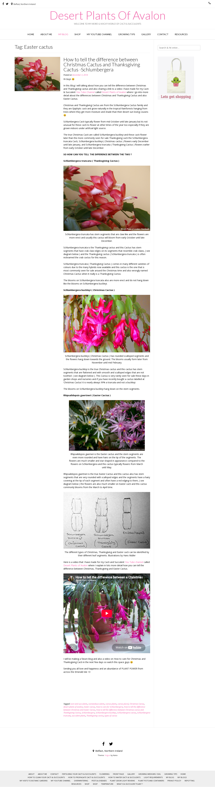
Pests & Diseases (99, 780)
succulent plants (78, 715)
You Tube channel (134, 562)
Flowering (104, 774)
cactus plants (111, 704)
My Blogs (182, 777)
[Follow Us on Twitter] (7, 4)
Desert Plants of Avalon (114, 92)
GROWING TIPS (126, 34)
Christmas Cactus (137, 704)
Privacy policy (174, 780)
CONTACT (162, 34)
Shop (77, 34)
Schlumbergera (88, 712)
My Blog (63, 34)
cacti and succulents (78, 704)
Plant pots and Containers (151, 780)
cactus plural (123, 704)
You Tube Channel (85, 92)
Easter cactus (89, 707)
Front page (118, 774)
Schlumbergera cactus (126, 712)
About (31, 774)
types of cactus (111, 715)
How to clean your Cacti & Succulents (46, 777)
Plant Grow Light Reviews (122, 780)
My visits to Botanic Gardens (33, 780)
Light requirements (153, 777)
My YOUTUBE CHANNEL (99, 34)
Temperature (107, 784)
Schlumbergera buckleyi (106, 712)
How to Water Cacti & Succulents (124, 777)
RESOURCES (181, 34)
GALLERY (146, 34)
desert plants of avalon (73, 707)
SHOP (87, 784)
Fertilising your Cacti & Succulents (79, 774)
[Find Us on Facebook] (3, 4)
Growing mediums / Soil (149, 774)
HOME (31, 34)
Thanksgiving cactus (95, 715)
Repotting (190, 780)
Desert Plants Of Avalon (107, 15)
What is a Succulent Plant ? (130, 784)
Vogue (107, 755)
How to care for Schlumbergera (109, 707)
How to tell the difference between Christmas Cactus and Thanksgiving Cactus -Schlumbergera (101, 64)
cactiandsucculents (96, 704)
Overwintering (81, 780)
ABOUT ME (46, 34)
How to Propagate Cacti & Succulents (86, 777)
